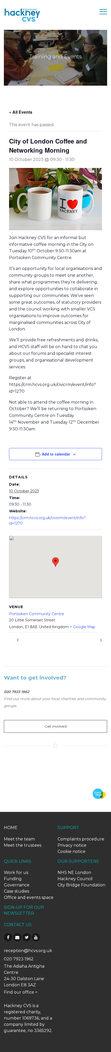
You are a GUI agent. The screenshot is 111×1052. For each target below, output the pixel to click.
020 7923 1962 (19, 958)
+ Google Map (82, 627)
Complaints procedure (81, 839)
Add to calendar (56, 454)
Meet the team (19, 839)
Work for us (16, 872)
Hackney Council (75, 878)
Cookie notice (71, 851)
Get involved (56, 726)
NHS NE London (74, 872)
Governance (16, 885)
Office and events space (28, 897)
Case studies (16, 891)
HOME (11, 827)
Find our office (19, 992)
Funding (13, 878)
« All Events (20, 112)
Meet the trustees (22, 845)
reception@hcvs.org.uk (28, 950)
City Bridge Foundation (81, 885)
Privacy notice (72, 845)
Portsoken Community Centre (36, 614)
